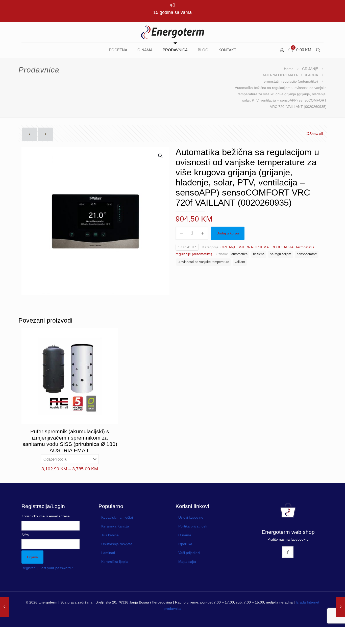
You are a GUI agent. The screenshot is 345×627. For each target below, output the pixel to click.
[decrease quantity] (181, 233)
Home (288, 69)
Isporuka (185, 544)
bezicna (258, 254)
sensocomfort (307, 254)
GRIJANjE (310, 69)
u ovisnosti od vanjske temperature (203, 262)
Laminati (108, 553)
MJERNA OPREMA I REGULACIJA (290, 75)
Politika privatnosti (192, 526)
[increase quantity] (202, 233)
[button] (161, 156)
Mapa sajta (187, 562)
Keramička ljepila (114, 562)
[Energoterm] (172, 32)
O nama (184, 535)
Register (28, 568)
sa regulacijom (280, 254)
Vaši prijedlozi (189, 553)
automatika (239, 254)
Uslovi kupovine (190, 517)
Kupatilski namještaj (117, 517)
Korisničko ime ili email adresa (45, 516)
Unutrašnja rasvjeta (116, 544)
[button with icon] (287, 552)
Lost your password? (56, 568)
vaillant (240, 262)
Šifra (25, 535)
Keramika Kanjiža (115, 526)
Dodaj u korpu (227, 233)
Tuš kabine (110, 535)
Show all (316, 134)
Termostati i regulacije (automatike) (290, 81)
